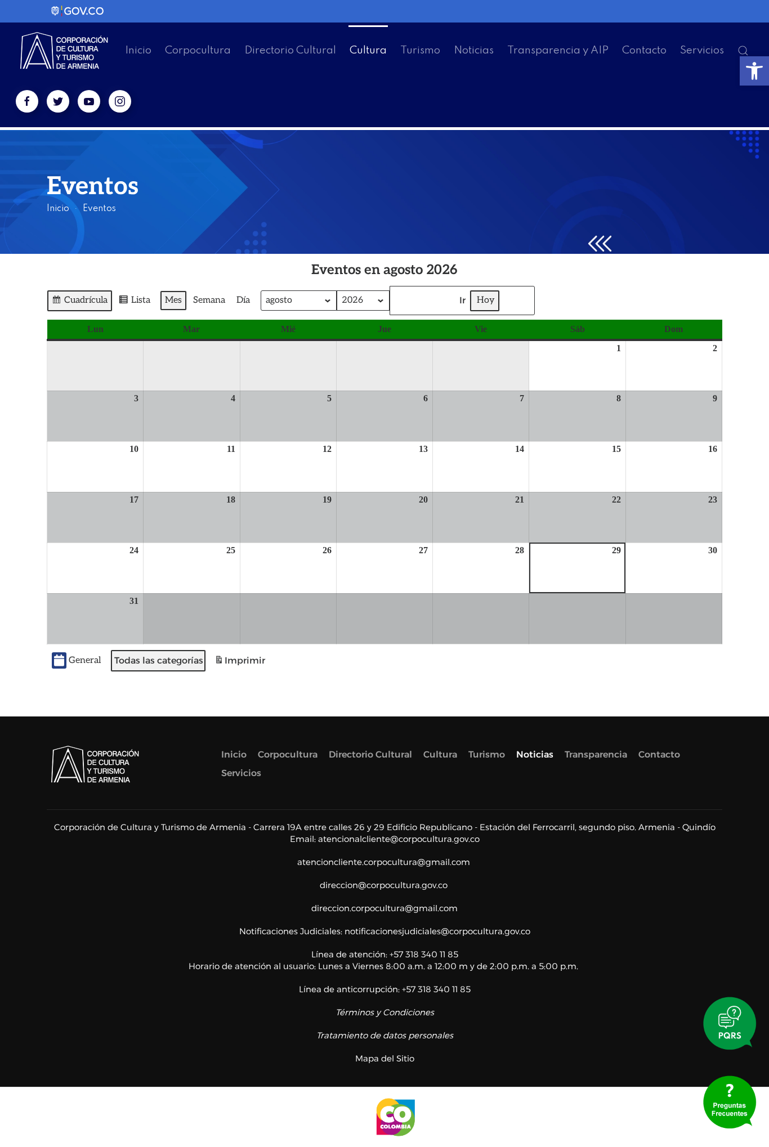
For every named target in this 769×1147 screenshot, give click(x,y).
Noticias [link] (474, 50)
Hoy (486, 300)
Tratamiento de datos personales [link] (384, 1035)
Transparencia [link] (596, 754)
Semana (209, 300)
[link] (754, 71)
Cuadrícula (79, 303)
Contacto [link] (644, 50)
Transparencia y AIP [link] (558, 50)
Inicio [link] (138, 50)
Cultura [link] (368, 50)
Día (243, 300)
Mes (173, 300)
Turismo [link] (420, 50)
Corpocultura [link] (198, 50)
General (85, 660)
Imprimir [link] (239, 664)
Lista (134, 303)
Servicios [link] (702, 50)
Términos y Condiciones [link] (385, 1012)
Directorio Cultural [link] (290, 50)
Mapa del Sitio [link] (384, 1058)
